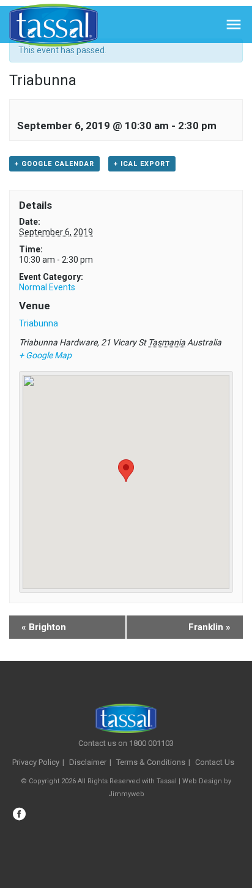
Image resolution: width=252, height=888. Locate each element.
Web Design (202, 781)
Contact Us (214, 762)
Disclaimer (87, 762)
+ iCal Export (142, 164)
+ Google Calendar (54, 164)
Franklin (209, 627)
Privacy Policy (35, 762)
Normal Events (47, 287)
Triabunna (38, 323)
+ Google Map (45, 355)
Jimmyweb (126, 794)
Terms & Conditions (150, 762)
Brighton (43, 627)
